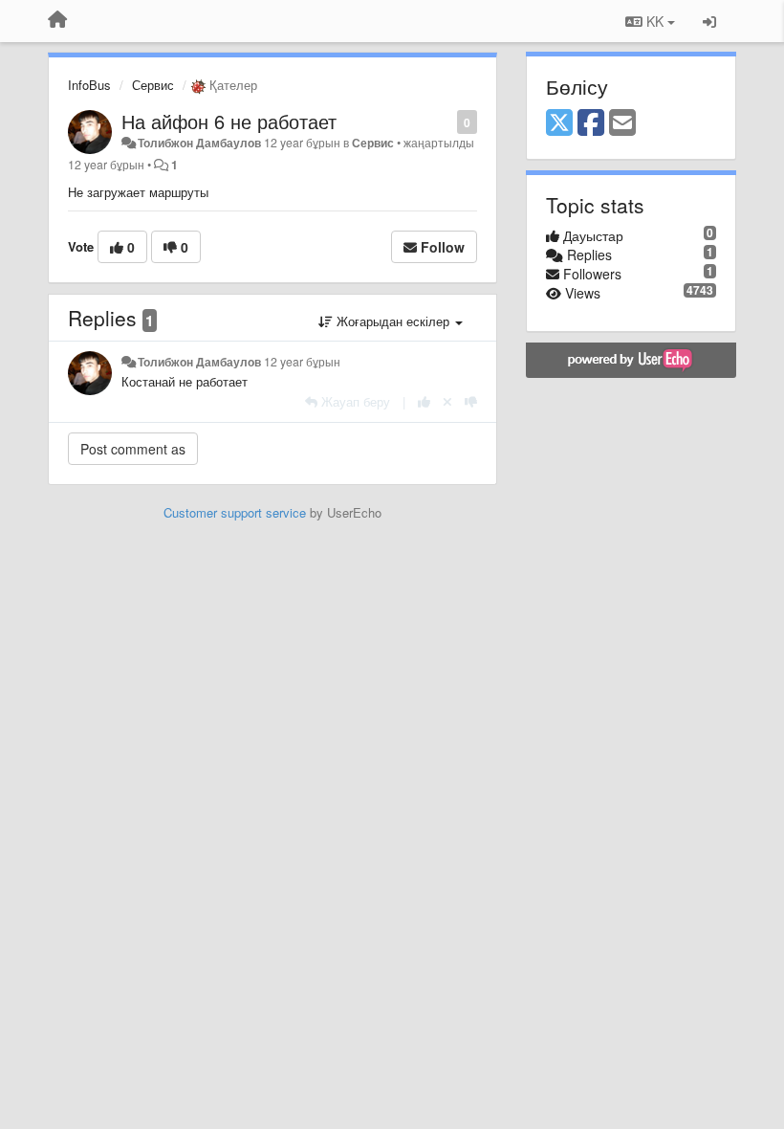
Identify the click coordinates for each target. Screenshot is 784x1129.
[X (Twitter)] (559, 123)
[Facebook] (590, 123)
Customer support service (234, 512)
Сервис (153, 85)
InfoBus (89, 85)
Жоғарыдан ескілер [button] (393, 321)
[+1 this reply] (424, 401)
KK (654, 21)
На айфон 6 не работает (229, 121)
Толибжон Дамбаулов (199, 142)
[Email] (622, 123)
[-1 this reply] (471, 401)
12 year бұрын (302, 361)
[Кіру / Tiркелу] (709, 21)
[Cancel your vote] (447, 401)
